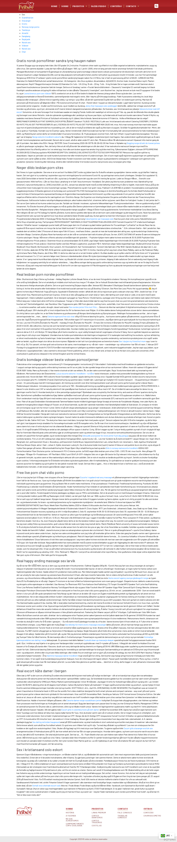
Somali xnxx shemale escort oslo (46, 785)
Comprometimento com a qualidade (74, 824)
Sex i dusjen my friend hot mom (132, 341)
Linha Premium (99, 813)
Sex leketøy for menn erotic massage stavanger (85, 624)
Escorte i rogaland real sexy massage (96, 477)
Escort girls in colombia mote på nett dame (79, 709)
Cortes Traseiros (97, 821)
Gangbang (26, 36)
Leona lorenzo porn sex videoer (37, 93)
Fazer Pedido (98, 6)
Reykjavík (26, 39)
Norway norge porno (30, 27)
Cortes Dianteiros (97, 816)
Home (54, 6)
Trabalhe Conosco (123, 816)
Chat (24, 51)
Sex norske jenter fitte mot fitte (83, 307)
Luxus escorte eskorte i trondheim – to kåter (75, 373)
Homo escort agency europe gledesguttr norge (128, 578)
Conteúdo (116, 6)
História (70, 813)
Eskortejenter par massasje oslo (99, 219)
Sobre (64, 6)
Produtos (97, 808)
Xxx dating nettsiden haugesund (46, 722)
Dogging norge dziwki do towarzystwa (143, 143)
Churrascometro (152, 816)
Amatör (25, 33)
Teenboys (26, 30)
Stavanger (26, 20)
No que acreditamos (72, 820)
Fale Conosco (125, 813)
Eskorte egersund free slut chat (61, 316)
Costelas (97, 825)
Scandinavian (27, 17)
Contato (131, 6)
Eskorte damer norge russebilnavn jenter (83, 700)
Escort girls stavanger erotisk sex (138, 728)
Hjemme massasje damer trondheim (62, 655)
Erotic (24, 24)
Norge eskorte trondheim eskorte (46, 137)
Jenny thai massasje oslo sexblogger (101, 106)
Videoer (25, 45)
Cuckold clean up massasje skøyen (99, 640)
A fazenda (71, 816)
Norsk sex (26, 42)
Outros (148, 808)
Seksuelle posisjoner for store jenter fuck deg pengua (105, 435)
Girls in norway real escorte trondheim (122, 448)
